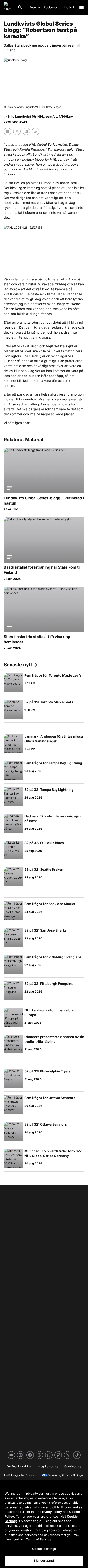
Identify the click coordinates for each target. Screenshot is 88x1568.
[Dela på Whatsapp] (7, 131)
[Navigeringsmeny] (81, 7)
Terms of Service (38, 1539)
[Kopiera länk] (35, 131)
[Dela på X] (17, 131)
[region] (44, 1524)
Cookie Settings (44, 1549)
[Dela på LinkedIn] (26, 131)
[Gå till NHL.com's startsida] (9, 7)
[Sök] (20, 7)
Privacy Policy (51, 1512)
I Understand (44, 1560)
